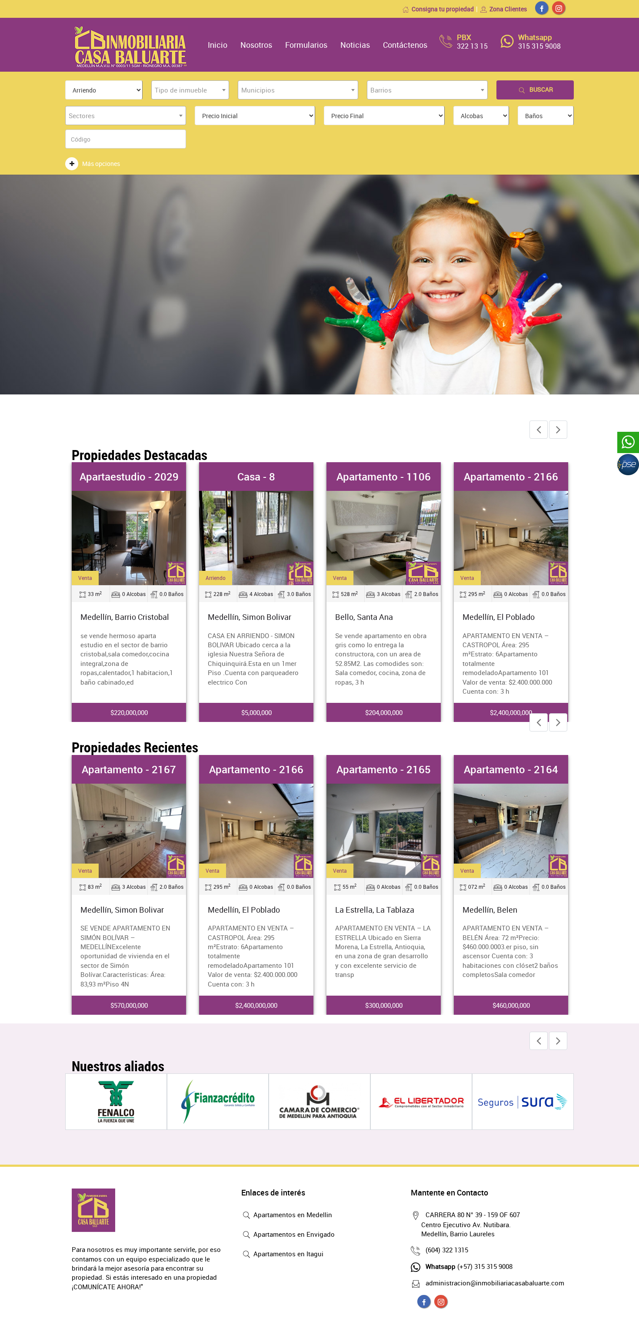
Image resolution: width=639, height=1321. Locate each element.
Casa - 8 (256, 476)
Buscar (541, 89)
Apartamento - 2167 (129, 769)
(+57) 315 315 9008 (469, 1266)
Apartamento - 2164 (511, 769)
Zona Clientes (508, 9)
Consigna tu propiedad (443, 9)
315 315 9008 (539, 46)
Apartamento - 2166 (511, 476)
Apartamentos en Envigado (293, 1234)
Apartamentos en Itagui (287, 1253)
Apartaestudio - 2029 (129, 476)
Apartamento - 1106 (383, 476)
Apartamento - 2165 (383, 769)
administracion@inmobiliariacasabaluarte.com (495, 1282)
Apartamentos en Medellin (292, 1214)
